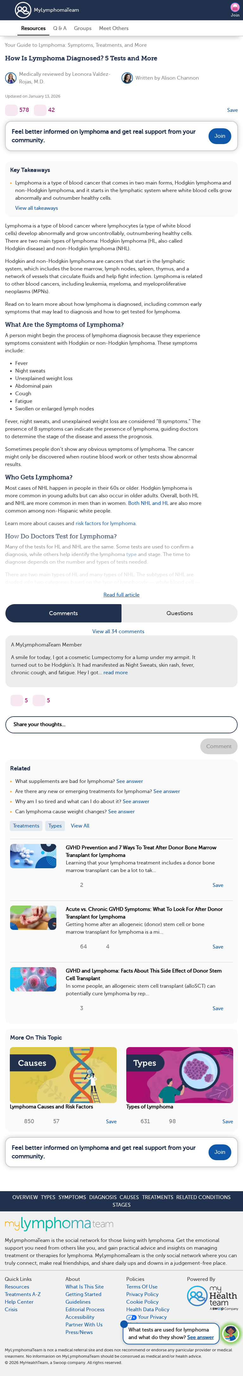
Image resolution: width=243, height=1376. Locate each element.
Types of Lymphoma (149, 1107)
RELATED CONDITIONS (203, 1197)
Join (235, 15)
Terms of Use (142, 1287)
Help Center (19, 1302)
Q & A (59, 28)
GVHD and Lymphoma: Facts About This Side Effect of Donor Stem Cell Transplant (144, 974)
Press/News (79, 1332)
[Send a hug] (39, 700)
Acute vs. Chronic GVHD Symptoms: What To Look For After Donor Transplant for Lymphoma (144, 913)
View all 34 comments (119, 631)
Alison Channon (180, 78)
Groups (82, 28)
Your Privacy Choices (146, 1321)
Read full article (121, 595)
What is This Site (84, 1287)
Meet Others (113, 28)
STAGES (122, 1205)
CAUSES (129, 1197)
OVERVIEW (25, 1197)
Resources (33, 28)
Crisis (11, 1309)
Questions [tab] (179, 613)
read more (115, 673)
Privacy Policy (142, 1294)
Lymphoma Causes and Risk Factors (51, 1107)
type (131, 554)
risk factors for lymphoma (105, 523)
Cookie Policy (142, 1302)
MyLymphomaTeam (56, 10)
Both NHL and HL (148, 503)
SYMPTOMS (72, 1197)
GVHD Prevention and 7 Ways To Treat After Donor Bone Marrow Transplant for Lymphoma (141, 851)
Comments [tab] (63, 613)
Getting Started (83, 1294)
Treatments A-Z (23, 1294)
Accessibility (79, 1317)
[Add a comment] (40, 110)
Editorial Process (84, 1309)
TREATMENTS (157, 1197)
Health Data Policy (147, 1309)
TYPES (48, 1197)
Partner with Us (84, 1325)
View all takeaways (36, 208)
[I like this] (11, 110)
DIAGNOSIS (103, 1197)
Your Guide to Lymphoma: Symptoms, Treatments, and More (76, 45)
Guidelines (77, 1302)
